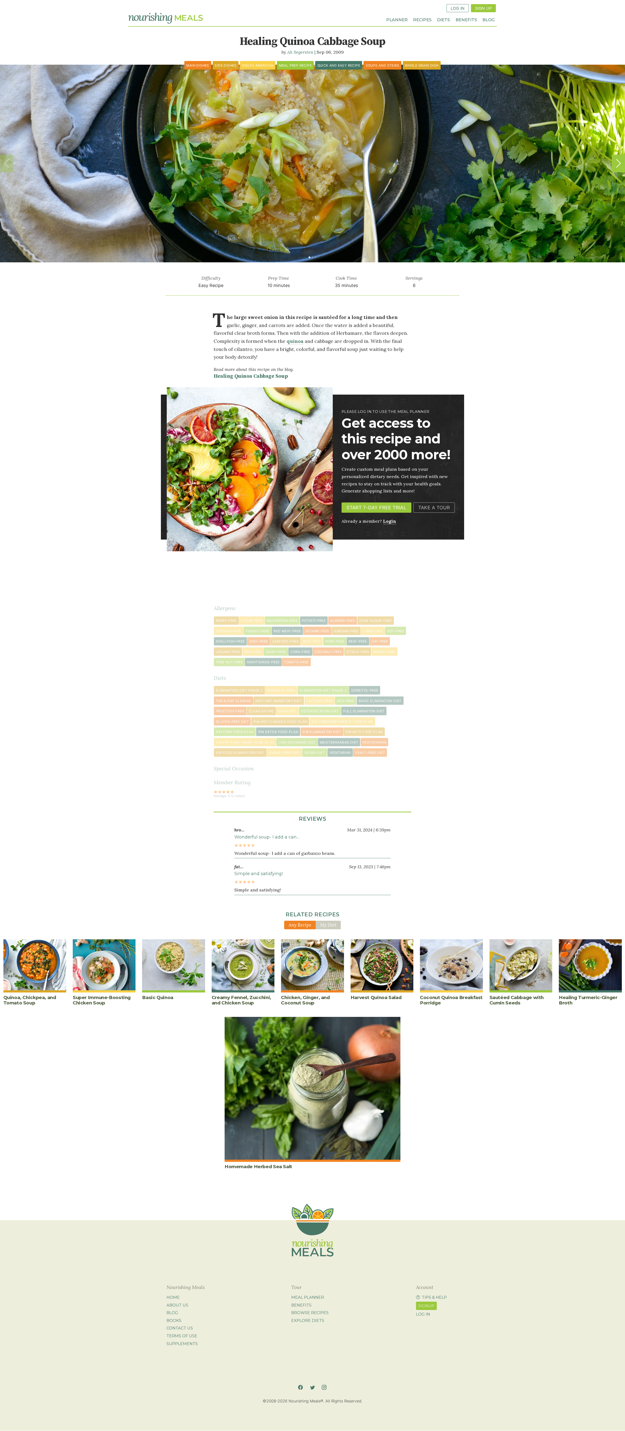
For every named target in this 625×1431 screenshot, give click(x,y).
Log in (423, 1314)
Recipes (422, 19)
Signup (426, 1305)
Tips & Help (434, 1297)
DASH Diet (287, 711)
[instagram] (324, 1387)
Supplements (182, 1343)
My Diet (328, 925)
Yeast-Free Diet (370, 753)
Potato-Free (314, 621)
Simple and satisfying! (258, 873)
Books (174, 1320)
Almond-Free (342, 621)
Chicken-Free (228, 631)
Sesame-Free (317, 631)
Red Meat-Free (287, 631)
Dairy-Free (276, 652)
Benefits (466, 19)
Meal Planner (307, 1297)
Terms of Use (182, 1335)
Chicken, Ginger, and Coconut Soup (305, 1000)
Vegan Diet (314, 753)
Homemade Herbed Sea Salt (258, 1166)
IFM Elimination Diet (321, 732)
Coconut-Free (328, 652)
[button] (618, 163)
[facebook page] (300, 1387)
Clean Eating (261, 711)
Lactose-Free (319, 701)
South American (257, 65)
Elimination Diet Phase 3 (323, 690)
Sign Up (483, 8)
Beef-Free (358, 641)
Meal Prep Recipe (295, 65)
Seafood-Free (285, 641)
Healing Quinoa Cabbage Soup (251, 376)
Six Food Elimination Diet (240, 753)
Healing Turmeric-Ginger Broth (588, 1000)
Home (173, 1297)
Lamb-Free (373, 631)
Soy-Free (395, 631)
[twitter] (312, 1387)
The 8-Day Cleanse (233, 701)
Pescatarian (374, 742)
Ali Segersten (300, 52)
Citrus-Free (357, 652)
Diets (443, 19)
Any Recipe (300, 925)
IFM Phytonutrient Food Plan (245, 742)
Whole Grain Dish (421, 65)
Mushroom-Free (282, 621)
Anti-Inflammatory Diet (278, 701)
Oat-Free (379, 641)
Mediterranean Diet (339, 742)
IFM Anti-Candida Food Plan (280, 722)
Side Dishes (225, 65)
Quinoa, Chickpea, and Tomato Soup (29, 1000)
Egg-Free (252, 652)
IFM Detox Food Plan (278, 732)
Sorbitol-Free (364, 690)
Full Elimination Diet (364, 711)
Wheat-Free (385, 652)
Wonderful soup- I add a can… (266, 837)
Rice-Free (312, 641)
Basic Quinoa (157, 997)
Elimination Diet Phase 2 (239, 690)
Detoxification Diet (320, 711)
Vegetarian (340, 753)
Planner (397, 19)
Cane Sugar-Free (375, 621)
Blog (488, 19)
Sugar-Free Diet (284, 753)
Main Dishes (197, 65)
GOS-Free (345, 701)
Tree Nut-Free (229, 662)
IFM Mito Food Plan (364, 732)
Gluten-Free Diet (232, 722)
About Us (177, 1305)
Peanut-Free (257, 631)
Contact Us (180, 1328)
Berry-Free (226, 621)
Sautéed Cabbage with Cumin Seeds (517, 1000)
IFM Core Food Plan (235, 732)
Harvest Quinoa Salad (376, 997)
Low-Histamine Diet (296, 742)
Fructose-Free (230, 711)
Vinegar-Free (346, 631)
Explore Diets (307, 1320)
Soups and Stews (382, 65)
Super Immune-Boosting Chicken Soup (102, 1000)
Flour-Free (251, 621)
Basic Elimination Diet (380, 701)
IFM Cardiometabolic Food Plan (342, 722)
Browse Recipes (310, 1312)
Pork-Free (334, 641)
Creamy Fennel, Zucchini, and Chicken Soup (241, 1000)
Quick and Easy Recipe (338, 65)
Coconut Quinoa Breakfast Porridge (451, 1000)
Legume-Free (228, 652)
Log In (458, 8)
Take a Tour (434, 508)
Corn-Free (300, 652)
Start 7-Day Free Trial (376, 508)
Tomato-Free (296, 662)
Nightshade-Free (263, 662)
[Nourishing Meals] (165, 18)
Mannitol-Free (281, 690)
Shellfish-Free (230, 641)
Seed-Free (258, 641)
